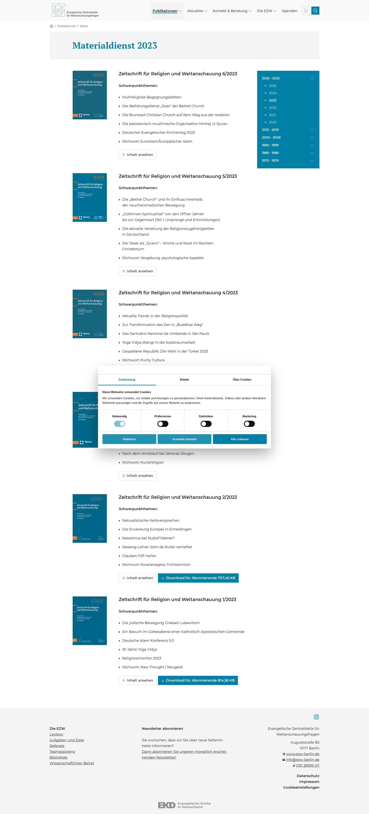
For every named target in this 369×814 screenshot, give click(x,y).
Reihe (84, 26)
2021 (272, 115)
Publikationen (66, 26)
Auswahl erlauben (184, 439)
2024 (273, 93)
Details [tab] (184, 379)
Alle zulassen (240, 439)
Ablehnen (129, 439)
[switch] (162, 424)
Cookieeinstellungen (301, 787)
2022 (272, 108)
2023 (272, 100)
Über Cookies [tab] (242, 379)
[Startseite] (51, 26)
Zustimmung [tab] (126, 379)
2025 (272, 86)
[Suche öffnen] (315, 11)
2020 (273, 122)
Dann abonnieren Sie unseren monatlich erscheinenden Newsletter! (184, 754)
